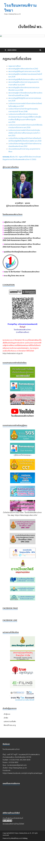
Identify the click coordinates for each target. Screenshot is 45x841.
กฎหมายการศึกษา (14, 66)
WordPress (15, 838)
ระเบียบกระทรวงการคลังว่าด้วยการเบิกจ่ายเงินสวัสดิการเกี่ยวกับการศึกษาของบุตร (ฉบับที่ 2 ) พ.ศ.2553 (24, 133)
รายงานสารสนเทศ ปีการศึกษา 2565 (16, 234)
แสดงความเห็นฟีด (10, 721)
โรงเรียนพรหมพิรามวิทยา (20, 8)
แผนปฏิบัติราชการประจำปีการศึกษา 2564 (18, 232)
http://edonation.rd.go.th (13, 353)
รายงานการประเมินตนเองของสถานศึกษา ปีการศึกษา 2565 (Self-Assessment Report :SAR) (22, 239)
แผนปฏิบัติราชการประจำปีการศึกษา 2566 (18, 228)
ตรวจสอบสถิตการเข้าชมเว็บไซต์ (13, 824)
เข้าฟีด (6, 718)
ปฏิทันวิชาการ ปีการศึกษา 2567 (15, 222)
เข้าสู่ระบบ (7, 714)
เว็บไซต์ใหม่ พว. (30, 27)
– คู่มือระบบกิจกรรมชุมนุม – (22, 455)
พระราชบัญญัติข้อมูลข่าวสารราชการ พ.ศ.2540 (24, 71)
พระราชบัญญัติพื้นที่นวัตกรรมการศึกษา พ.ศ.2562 (25, 79)
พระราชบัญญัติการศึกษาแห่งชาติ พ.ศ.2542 (23, 69)
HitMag (24, 838)
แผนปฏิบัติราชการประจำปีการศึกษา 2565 (18, 230)
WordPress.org (10, 725)
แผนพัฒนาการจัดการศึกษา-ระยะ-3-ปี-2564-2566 (21, 226)
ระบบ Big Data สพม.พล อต (14, 275)
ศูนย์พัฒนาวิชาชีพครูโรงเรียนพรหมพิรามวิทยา (20, 252)
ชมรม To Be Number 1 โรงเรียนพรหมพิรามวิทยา (22, 272)
